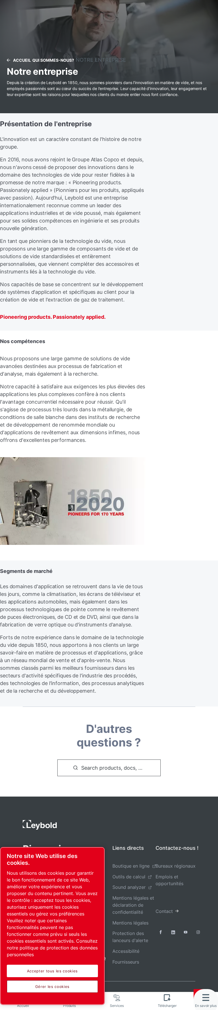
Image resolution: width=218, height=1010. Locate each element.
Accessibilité (125, 951)
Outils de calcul (128, 877)
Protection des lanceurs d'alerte (130, 936)
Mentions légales (130, 923)
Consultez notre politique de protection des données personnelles (52, 947)
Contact (164, 911)
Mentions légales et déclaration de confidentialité (133, 905)
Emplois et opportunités (169, 880)
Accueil (22, 60)
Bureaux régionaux (176, 866)
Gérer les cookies (52, 986)
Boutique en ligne (131, 866)
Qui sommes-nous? (53, 60)
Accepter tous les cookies (52, 971)
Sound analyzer (129, 887)
